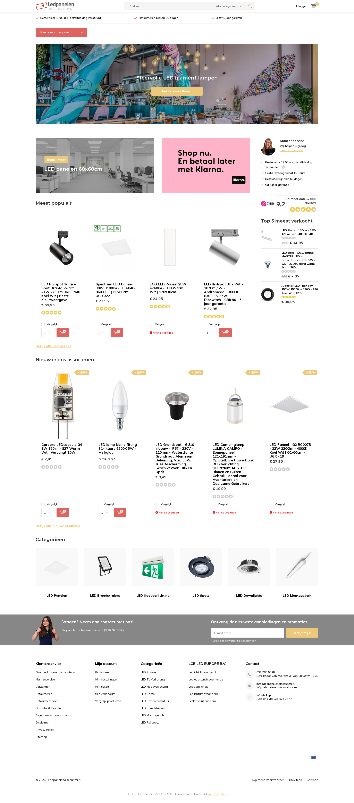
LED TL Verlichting (153, 679)
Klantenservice (45, 679)
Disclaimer (43, 722)
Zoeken (250, 6)
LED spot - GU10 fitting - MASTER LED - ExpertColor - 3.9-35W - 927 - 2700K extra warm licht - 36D (298, 260)
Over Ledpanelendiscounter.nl (56, 672)
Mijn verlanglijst (105, 694)
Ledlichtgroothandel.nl (204, 694)
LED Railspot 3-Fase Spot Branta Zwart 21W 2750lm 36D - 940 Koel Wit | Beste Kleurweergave (60, 292)
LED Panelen (57, 595)
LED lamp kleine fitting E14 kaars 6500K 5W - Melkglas (118, 448)
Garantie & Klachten (49, 708)
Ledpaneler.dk (198, 686)
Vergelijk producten (108, 701)
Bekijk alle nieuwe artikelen (58, 526)
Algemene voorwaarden (52, 715)
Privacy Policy (45, 729)
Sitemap (41, 737)
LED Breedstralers (105, 595)
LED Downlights (249, 595)
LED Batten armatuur (155, 701)
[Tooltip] (283, 167)
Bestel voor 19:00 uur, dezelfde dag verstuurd (70, 18)
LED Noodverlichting (152, 595)
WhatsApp (263, 695)
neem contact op (291, 150)
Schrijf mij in (302, 633)
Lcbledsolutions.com (202, 701)
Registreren (102, 672)
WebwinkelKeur (217, 794)
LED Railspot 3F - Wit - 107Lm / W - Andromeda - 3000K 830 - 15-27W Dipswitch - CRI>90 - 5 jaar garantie (223, 294)
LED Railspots (150, 722)
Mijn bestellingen (106, 679)
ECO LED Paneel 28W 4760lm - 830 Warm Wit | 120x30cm (168, 288)
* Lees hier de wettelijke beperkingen (233, 640)
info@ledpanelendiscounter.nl (275, 684)
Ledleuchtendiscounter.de (206, 679)
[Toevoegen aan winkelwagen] (63, 332)
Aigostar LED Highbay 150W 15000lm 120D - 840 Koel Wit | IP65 (299, 289)
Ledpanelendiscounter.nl (64, 780)
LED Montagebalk (297, 595)
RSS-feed (295, 780)
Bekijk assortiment (177, 91)
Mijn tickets (102, 686)
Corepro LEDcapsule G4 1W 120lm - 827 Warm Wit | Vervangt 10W (61, 448)
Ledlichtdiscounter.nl (202, 672)
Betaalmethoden (47, 701)
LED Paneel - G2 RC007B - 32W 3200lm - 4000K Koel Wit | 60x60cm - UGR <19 (290, 450)
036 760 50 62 (265, 672)
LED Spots (201, 595)
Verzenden (43, 686)
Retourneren (44, 694)
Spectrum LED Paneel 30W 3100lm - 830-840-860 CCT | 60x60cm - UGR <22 (116, 290)
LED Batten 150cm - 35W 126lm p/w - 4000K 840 (298, 232)
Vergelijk (52, 324)
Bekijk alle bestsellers (53, 346)
